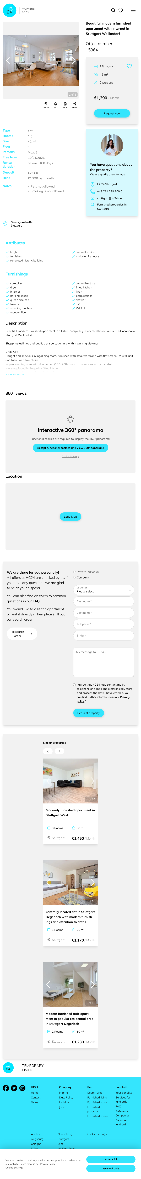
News (34, 1102)
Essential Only (111, 1168)
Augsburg (37, 1139)
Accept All (111, 1159)
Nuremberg (65, 1134)
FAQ (36, 601)
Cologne (36, 1143)
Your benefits (124, 1092)
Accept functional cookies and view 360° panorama (70, 448)
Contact (35, 1097)
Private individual (88, 572)
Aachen (36, 1134)
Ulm (60, 1143)
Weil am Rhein (67, 1148)
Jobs (61, 1107)
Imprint (63, 1092)
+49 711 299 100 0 (109, 191)
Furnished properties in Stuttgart (112, 206)
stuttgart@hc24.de (109, 198)
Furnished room (97, 1102)
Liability (64, 1102)
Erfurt (34, 1148)
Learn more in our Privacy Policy (37, 1164)
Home (35, 1092)
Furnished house (97, 1116)
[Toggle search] (113, 10)
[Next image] (73, 60)
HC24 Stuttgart (107, 184)
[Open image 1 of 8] (41, 60)
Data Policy (66, 1097)
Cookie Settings (70, 456)
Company (83, 577)
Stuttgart (63, 1139)
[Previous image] (8, 60)
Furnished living (97, 1097)
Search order (95, 1092)
